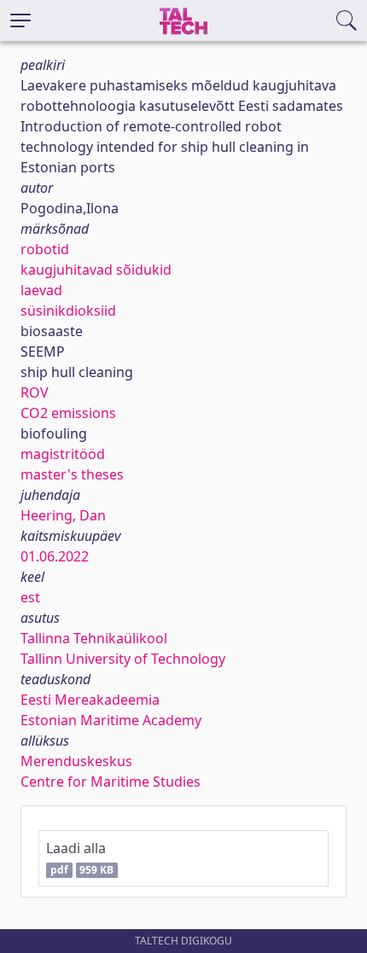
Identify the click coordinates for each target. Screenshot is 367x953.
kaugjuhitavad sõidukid (96, 269)
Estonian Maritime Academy (110, 720)
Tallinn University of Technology (122, 658)
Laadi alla (80, 858)
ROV (34, 392)
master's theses (72, 474)
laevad (41, 290)
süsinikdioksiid (68, 310)
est (30, 597)
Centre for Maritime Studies (110, 781)
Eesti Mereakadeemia (90, 699)
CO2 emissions (68, 413)
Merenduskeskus (76, 761)
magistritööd (62, 454)
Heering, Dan (63, 515)
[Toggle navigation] (20, 20)
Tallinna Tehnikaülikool (93, 638)
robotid (44, 249)
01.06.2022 (54, 556)
